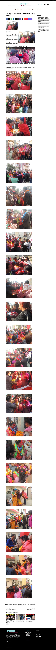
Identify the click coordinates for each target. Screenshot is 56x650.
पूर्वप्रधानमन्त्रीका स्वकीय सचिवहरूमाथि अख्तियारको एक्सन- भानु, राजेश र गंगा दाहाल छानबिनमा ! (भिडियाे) (10, 621)
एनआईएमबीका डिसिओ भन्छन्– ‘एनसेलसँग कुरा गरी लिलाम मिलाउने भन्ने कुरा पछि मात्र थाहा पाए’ (43, 30)
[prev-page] (6, 624)
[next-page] (7, 624)
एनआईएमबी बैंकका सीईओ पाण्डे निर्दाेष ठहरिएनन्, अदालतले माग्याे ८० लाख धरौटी (43, 18)
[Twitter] (40, 4)
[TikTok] (8, 641)
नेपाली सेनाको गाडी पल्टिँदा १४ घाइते (31, 609)
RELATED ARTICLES (9, 612)
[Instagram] (7, 641)
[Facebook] (38, 4)
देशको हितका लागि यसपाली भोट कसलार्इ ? (11, 609)
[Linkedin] (13, 19)
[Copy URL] (22, 19)
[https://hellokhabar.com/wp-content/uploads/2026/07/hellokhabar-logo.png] (28, 5)
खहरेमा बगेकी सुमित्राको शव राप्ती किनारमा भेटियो (43, 24)
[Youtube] (41, 4)
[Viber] (20, 19)
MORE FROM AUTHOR (15, 612)
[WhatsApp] (11, 19)
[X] (9, 19)
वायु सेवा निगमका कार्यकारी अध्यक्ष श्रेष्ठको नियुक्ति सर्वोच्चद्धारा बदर (43, 27)
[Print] (18, 19)
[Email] (16, 19)
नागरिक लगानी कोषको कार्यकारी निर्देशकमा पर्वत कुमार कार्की (43, 21)
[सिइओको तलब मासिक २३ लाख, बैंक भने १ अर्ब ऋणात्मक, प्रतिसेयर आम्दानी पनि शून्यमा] (30, 617)
